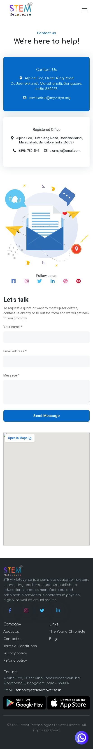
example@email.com (65, 150)
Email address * (15, 351)
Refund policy (15, 660)
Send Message (46, 416)
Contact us (12, 639)
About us (11, 632)
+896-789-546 (29, 150)
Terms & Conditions (20, 646)
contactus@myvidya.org (49, 98)
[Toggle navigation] (84, 10)
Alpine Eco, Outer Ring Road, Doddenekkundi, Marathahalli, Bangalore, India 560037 (46, 83)
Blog (53, 639)
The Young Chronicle (67, 632)
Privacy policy (15, 653)
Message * (11, 375)
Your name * (12, 327)
